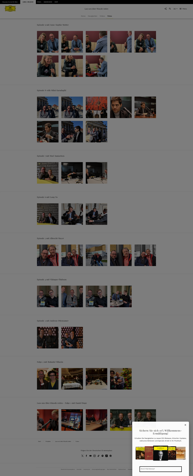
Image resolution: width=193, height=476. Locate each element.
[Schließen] (185, 425)
